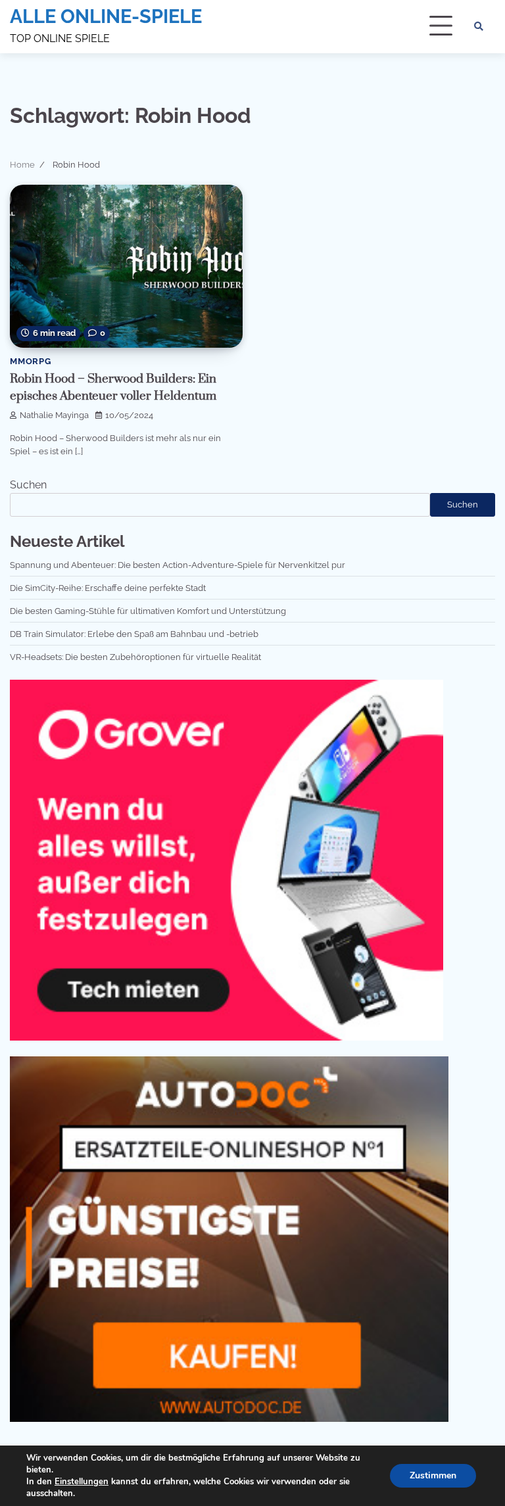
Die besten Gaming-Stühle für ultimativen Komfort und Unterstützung (148, 610)
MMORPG (30, 361)
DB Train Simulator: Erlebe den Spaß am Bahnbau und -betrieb (134, 633)
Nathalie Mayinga (54, 415)
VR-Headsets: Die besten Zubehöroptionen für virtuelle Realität (135, 656)
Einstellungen (81, 1482)
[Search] (479, 26)
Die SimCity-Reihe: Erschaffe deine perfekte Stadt (108, 587)
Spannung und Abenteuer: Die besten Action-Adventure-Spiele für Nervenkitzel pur (177, 564)
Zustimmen (433, 1475)
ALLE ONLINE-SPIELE (106, 16)
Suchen (28, 485)
